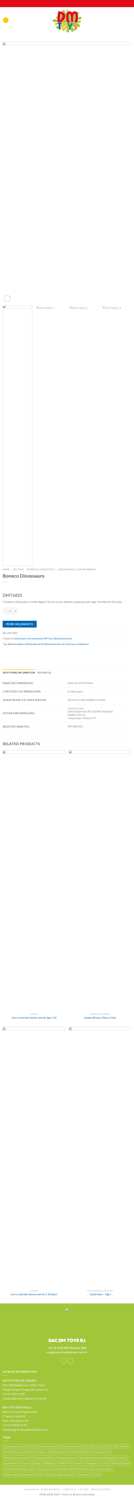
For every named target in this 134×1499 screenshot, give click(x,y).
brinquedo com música (44, 1457)
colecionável (10, 1463)
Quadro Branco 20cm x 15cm (100, 1017)
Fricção (104, 1463)
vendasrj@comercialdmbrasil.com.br (25, 1398)
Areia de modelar (71, 1446)
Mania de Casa (86, 1469)
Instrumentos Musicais (15, 1469)
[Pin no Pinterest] (33, 652)
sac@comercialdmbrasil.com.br (67, 1352)
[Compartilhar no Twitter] (19, 652)
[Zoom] (7, 298)
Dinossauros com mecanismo (77, 569)
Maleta (72, 1469)
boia (6, 1452)
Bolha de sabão (18, 1452)
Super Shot (83, 1474)
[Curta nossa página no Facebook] (63, 1361)
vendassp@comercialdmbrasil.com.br (25, 1429)
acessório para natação (15, 1446)
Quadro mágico (104, 1469)
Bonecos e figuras (16, 644)
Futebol (114, 1463)
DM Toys (18, 569)
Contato (83, 1489)
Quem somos (31, 1489)
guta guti (125, 1463)
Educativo (78, 1463)
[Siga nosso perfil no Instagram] (70, 1361)
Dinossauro (71, 644)
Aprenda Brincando (50, 1446)
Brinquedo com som (55, 644)
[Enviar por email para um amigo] (26, 652)
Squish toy (70, 1474)
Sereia (50, 1474)
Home (6, 569)
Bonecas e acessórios (41, 569)
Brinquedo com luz (35, 644)
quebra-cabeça (11, 1474)
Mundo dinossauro (63, 638)
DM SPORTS (64, 1463)
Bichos (109, 1446)
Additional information (19, 672)
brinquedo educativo (91, 1457)
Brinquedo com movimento (17, 1457)
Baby (85, 1446)
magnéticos (60, 1469)
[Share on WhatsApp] (6, 652)
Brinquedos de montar (116, 1457)
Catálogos (69, 1489)
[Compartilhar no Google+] (40, 652)
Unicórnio (96, 1474)
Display (37, 1463)
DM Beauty (49, 1463)
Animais (33, 1446)
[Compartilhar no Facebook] (13, 652)
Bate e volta (97, 1446)
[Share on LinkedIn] (47, 652)
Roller (41, 1474)
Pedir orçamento (19, 624)
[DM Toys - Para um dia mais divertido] (67, 21)
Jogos (31, 1469)
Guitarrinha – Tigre (100, 1294)
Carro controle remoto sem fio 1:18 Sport (33, 1294)
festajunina (83, 644)
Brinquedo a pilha (80, 1452)
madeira (47, 1469)
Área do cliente (100, 1489)
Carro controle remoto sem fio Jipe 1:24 (34, 1017)
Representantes (50, 1489)
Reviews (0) (44, 672)
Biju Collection (122, 1446)
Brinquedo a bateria (59, 1452)
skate (59, 1474)
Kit (39, 1469)
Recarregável (28, 1474)
